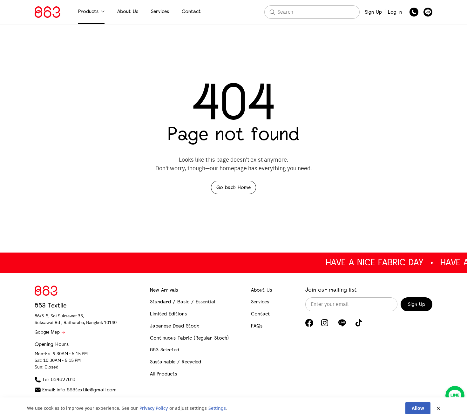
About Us (127, 11)
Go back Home (233, 187)
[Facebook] (309, 323)
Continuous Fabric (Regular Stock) (189, 338)
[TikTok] (359, 322)
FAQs (256, 326)
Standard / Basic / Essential (182, 302)
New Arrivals (164, 290)
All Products (163, 374)
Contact (191, 11)
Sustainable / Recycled (175, 362)
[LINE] (342, 322)
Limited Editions (168, 314)
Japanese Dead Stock (174, 326)
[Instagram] (324, 322)
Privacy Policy (153, 408)
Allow (418, 408)
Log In (395, 12)
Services (160, 11)
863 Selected (164, 350)
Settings (217, 408)
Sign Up (373, 12)
